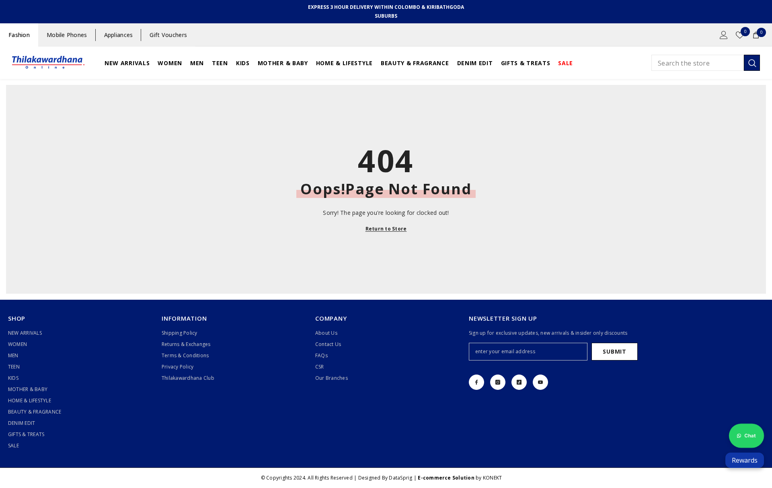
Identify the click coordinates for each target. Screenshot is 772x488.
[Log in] (724, 35)
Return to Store (386, 228)
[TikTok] (519, 382)
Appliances (118, 35)
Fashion (19, 35)
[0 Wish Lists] (740, 35)
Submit (614, 351)
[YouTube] (540, 382)
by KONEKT (460, 477)
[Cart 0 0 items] (756, 35)
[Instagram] (497, 382)
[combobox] (697, 63)
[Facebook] (476, 382)
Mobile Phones (67, 35)
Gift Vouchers (168, 35)
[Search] (705, 63)
